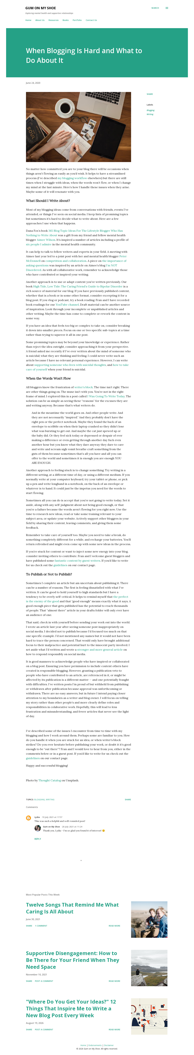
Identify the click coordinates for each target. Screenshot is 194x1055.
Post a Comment (44, 981)
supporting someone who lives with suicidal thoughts (70, 365)
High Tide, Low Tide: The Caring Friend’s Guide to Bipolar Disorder (78, 286)
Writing (150, 114)
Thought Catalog (49, 780)
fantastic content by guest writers (77, 560)
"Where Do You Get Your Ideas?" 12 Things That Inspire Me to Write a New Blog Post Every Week (71, 1008)
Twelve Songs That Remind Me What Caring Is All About (72, 908)
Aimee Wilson (46, 240)
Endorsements (95, 1045)
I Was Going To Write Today (106, 396)
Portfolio (77, 20)
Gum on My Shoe (40, 8)
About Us (39, 20)
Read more (114, 925)
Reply (38, 839)
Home (28, 20)
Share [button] (150, 94)
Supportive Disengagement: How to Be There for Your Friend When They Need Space (72, 960)
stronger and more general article (100, 649)
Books (66, 20)
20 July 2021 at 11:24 (72, 826)
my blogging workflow (72, 178)
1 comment (41, 925)
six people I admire (39, 244)
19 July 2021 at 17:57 (52, 817)
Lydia (37, 817)
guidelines (60, 565)
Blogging (150, 110)
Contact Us (91, 20)
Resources (54, 20)
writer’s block (83, 387)
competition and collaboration (65, 261)
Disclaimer (109, 1045)
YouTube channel (67, 304)
